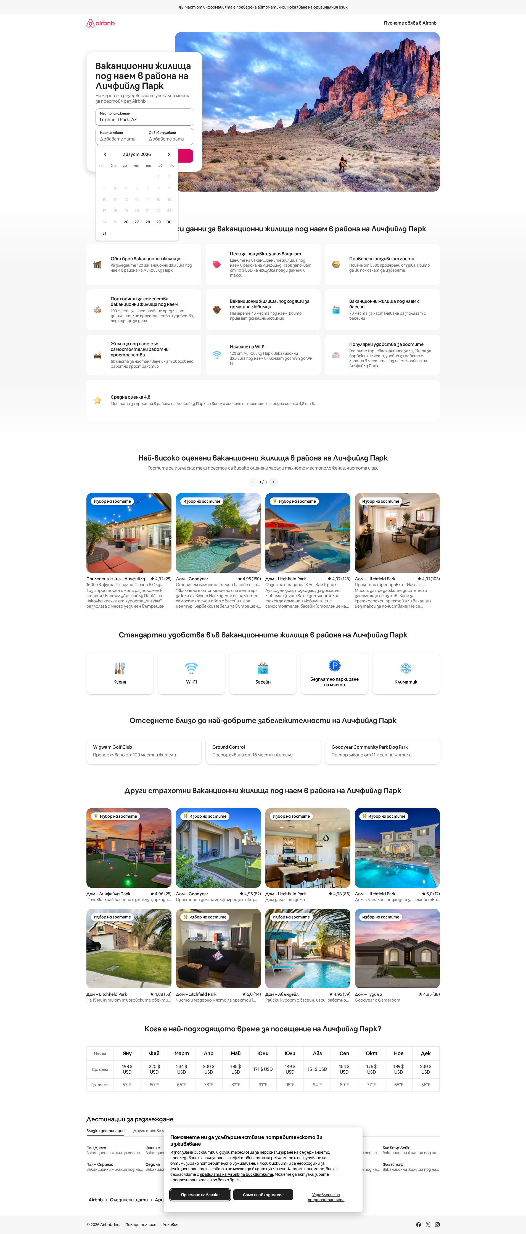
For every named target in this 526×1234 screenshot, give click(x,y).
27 (136, 221)
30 (169, 221)
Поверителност (141, 1224)
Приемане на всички (200, 1194)
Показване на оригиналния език (317, 7)
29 (158, 221)
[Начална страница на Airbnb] (100, 23)
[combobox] (144, 119)
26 (126, 221)
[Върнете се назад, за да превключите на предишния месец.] (105, 154)
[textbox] (120, 139)
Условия (170, 1224)
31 (104, 233)
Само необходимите (263, 1194)
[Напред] (273, 482)
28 (148, 221)
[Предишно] (253, 482)
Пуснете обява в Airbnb (410, 23)
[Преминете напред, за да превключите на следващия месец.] (168, 154)
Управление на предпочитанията (326, 1197)
